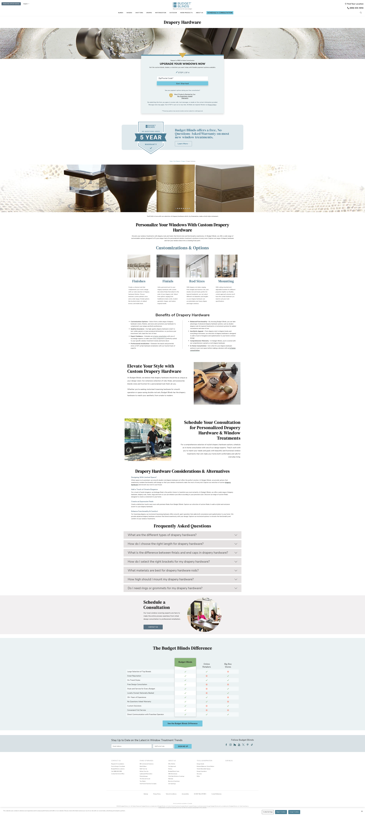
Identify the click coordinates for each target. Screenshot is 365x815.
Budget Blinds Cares (173, 771)
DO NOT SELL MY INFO (200, 794)
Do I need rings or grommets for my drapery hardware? (165, 588)
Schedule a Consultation (219, 13)
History (170, 769)
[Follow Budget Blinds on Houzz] (235, 745)
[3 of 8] (179, 208)
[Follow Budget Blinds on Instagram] (230, 745)
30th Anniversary (172, 774)
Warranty (170, 778)
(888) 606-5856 (356, 8)
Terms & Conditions (171, 794)
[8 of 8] (189, 208)
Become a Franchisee (173, 781)
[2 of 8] (177, 208)
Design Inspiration (202, 771)
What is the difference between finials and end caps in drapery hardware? (178, 553)
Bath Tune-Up (143, 769)
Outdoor (173, 13)
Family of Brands (146, 761)
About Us (199, 13)
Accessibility (185, 794)
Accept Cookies (294, 812)
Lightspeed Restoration (146, 774)
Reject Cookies (281, 812)
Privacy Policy (212, 105)
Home (171, 161)
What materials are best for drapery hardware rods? (163, 570)
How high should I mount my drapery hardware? (161, 579)
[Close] (362, 811)
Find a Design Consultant (118, 766)
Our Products (177, 161)
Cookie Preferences (216, 794)
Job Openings (172, 783)
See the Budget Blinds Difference (182, 723)
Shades (129, 13)
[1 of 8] (175, 208)
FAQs (198, 776)
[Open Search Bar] (361, 13)
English (25, 4)
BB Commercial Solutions (147, 764)
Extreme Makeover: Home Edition (205, 766)
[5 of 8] (183, 208)
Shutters (139, 13)
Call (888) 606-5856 (116, 771)
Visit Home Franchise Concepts (148, 783)
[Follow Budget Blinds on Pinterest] (248, 745)
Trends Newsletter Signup (203, 769)
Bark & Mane (143, 766)
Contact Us (153, 627)
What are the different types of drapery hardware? (162, 535)
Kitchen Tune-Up (144, 771)
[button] (354, 4)
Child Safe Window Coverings (176, 776)
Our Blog (229, 761)
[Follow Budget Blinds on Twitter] (243, 745)
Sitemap (146, 794)
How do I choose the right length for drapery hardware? (166, 544)
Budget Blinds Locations (118, 769)
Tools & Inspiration (204, 761)
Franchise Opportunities (11, 4)
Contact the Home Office (117, 774)
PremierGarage (144, 776)
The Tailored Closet (145, 778)
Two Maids (143, 781)
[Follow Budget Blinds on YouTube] (239, 745)
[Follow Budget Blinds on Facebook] (226, 745)
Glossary (199, 774)
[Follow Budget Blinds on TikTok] (252, 745)
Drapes (149, 13)
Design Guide (200, 764)
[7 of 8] (187, 208)
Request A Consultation (117, 764)
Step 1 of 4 (183, 72)
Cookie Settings (268, 812)
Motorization (160, 13)
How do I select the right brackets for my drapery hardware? (169, 562)
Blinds (120, 13)
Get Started (182, 83)
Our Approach (172, 766)
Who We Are (171, 764)
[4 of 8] (181, 208)
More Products (186, 13)
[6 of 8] (185, 208)
